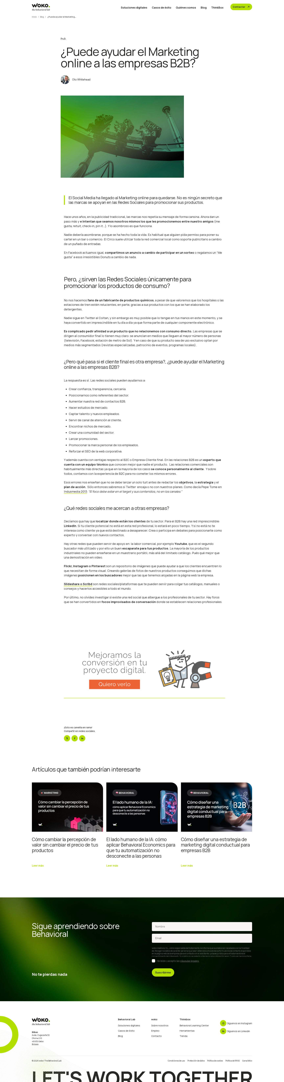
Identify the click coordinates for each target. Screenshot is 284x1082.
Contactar (241, 7)
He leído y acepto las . (178, 960)
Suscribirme (163, 972)
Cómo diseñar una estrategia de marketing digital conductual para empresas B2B (215, 844)
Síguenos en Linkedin (238, 1031)
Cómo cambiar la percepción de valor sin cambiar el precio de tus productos (65, 844)
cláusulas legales (189, 960)
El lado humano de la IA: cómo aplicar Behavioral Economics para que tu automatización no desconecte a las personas (140, 847)
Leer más (38, 865)
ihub (63, 38)
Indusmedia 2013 (75, 491)
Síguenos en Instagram (239, 1023)
